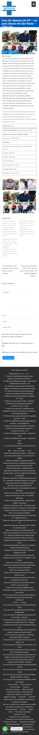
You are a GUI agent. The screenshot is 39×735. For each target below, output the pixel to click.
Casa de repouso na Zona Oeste (20, 71)
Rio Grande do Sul (11, 709)
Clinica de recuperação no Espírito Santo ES (19, 530)
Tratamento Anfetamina (23, 712)
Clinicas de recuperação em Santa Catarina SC (19, 555)
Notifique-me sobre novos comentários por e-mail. (18, 344)
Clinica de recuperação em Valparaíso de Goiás (19, 510)
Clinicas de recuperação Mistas (19, 570)
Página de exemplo (10, 697)
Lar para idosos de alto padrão (16, 81)
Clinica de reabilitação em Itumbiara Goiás (19, 461)
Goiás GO (26, 687)
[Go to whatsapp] (5, 728)
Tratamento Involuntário (27, 722)
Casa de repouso (13, 61)
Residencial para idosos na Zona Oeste (21, 106)
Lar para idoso (11, 78)
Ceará (29, 451)
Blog (9, 451)
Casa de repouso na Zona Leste (12, 68)
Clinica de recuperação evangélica (19, 513)
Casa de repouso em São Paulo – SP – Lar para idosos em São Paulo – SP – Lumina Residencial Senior (28, 271)
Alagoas (19, 443)
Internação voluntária (13, 689)
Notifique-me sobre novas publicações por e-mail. (19, 352)
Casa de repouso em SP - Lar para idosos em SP (18, 58)
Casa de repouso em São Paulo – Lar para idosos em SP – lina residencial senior (9, 224)
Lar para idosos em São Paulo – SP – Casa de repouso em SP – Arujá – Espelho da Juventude (10, 243)
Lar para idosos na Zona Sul (24, 91)
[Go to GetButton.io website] (5, 733)
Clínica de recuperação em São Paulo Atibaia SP (19, 493)
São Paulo (23, 709)
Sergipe (30, 709)
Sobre (10, 712)
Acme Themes (25, 374)
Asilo (6, 61)
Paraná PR (31, 697)
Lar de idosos (14, 76)
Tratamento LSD (27, 724)
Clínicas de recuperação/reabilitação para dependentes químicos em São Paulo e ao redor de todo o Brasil (19, 589)
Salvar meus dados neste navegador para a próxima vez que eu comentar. (17, 335)
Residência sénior (21, 98)
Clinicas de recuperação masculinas (19, 568)
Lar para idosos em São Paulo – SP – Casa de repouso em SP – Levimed (10, 269)
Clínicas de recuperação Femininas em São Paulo (19, 565)
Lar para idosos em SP (9, 86)
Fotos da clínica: (12, 684)
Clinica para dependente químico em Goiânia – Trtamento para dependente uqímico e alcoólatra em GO (19, 540)
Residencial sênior (8, 108)
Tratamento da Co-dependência (19, 717)
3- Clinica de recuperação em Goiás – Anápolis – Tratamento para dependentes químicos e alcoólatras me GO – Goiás (19, 403)
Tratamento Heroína (10, 722)
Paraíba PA (22, 697)
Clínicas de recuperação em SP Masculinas (19, 563)
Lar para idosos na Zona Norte (16, 88)
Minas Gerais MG (27, 689)
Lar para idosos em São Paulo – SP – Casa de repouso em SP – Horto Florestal (27, 224)
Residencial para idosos (14, 101)
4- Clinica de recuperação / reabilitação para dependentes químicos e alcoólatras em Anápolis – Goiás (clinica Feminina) (19, 410)
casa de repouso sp (23, 73)
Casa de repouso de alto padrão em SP (19, 63)
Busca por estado (19, 451)
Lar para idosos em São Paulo (25, 83)
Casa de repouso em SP (26, 66)
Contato (15, 602)
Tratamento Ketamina (13, 724)
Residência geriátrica (24, 96)
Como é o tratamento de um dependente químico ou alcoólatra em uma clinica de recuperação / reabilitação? (19, 597)
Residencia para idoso (9, 98)
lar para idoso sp (22, 78)
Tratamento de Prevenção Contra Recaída (19, 719)
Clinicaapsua (8, 56)
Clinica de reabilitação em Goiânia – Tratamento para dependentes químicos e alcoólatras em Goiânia (19, 455)
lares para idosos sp (9, 93)
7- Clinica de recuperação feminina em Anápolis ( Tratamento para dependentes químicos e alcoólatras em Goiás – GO (19, 428)
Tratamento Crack (20, 714)
